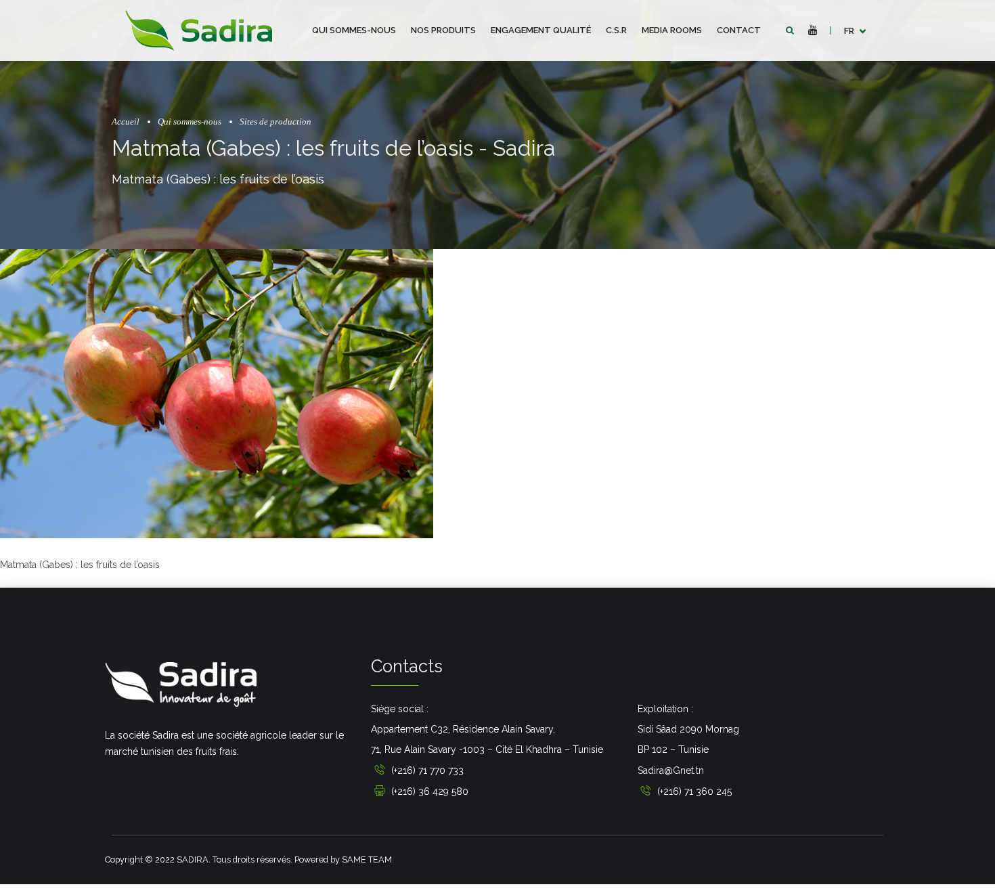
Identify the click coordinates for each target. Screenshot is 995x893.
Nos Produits (443, 30)
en (850, 67)
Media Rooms (672, 30)
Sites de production (275, 122)
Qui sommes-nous (354, 30)
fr (849, 31)
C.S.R (616, 30)
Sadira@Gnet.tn (671, 770)
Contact (739, 30)
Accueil (125, 122)
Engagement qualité (541, 30)
